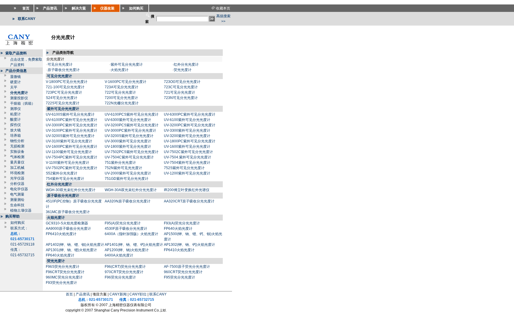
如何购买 (17, 223)
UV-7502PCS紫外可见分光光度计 (132, 152)
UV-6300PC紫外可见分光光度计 (189, 114)
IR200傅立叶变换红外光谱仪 (186, 190)
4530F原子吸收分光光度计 (126, 228)
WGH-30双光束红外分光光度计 (70, 190)
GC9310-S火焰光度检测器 (67, 223)
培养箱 (15, 135)
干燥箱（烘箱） (22, 103)
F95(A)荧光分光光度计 (123, 223)
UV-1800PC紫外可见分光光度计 (189, 141)
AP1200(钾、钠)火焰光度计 (127, 250)
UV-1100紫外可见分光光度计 (69, 152)
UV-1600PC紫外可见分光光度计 (71, 146)
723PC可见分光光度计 (64, 92)
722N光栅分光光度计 (122, 103)
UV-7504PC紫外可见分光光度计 (71, 157)
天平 (13, 87)
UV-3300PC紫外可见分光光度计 (71, 125)
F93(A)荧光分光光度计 (182, 223)
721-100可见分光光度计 (65, 87)
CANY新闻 (118, 294)
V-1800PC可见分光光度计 (66, 82)
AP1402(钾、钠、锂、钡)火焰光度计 (75, 245)
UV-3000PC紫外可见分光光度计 (130, 130)
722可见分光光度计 (120, 92)
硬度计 (15, 82)
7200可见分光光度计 (121, 98)
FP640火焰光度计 (178, 228)
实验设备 (17, 152)
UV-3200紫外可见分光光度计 (187, 136)
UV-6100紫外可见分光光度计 (187, 120)
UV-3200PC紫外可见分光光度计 (189, 125)
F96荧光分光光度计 (120, 277)
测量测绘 (17, 200)
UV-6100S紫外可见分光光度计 (70, 114)
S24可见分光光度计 (61, 98)
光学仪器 (17, 178)
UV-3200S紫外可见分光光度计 (70, 136)
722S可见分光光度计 (62, 103)
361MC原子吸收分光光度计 (68, 212)
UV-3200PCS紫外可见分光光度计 (132, 125)
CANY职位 (138, 294)
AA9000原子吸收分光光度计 (68, 228)
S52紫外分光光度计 (61, 173)
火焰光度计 (119, 70)
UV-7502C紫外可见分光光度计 (188, 152)
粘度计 (15, 114)
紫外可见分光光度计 (127, 64)
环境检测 (17, 173)
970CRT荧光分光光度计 (124, 272)
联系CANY (158, 294)
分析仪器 (17, 184)
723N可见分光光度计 (181, 98)
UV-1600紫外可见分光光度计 (187, 146)
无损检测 (17, 146)
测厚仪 (15, 109)
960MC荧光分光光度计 (64, 277)
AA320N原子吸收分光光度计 (128, 201)
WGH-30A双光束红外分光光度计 (131, 190)
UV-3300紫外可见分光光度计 (187, 130)
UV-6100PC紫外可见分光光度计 (71, 120)
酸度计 (15, 119)
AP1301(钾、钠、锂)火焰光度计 (71, 250)
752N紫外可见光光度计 (123, 168)
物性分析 (17, 141)
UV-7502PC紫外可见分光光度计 (71, 168)
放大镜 (15, 130)
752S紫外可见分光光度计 (184, 168)
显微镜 (15, 77)
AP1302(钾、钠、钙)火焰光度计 (189, 245)
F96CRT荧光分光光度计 (65, 272)
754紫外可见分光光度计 (65, 179)
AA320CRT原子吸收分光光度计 (189, 201)
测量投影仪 (19, 98)
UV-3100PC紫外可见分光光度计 (71, 130)
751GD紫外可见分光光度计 (126, 179)
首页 (69, 294)
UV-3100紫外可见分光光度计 (69, 141)
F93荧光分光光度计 (61, 283)
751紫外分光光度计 (120, 163)
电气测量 (17, 194)
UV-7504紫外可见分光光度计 (187, 163)
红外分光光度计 (186, 64)
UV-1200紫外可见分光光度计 (187, 173)
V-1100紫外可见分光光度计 (67, 163)
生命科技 (17, 205)
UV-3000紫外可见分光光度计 (128, 141)
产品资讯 (83, 294)
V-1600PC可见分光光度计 (125, 82)
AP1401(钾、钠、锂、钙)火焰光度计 (134, 245)
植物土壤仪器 (21, 210)
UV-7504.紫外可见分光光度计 (187, 157)
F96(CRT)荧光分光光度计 (125, 267)
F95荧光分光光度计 (179, 277)
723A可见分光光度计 (121, 87)
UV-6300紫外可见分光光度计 (128, 120)
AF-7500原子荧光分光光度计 (187, 267)
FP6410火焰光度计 (61, 234)
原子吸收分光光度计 (64, 70)
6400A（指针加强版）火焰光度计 (131, 234)
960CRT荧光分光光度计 (183, 272)
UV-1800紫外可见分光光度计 (128, 146)
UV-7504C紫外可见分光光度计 (129, 157)
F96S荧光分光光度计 (62, 267)
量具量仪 (17, 162)
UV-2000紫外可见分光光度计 (128, 173)
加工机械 (17, 168)
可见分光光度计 (60, 64)
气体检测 (17, 157)
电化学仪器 (19, 189)
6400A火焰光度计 (119, 255)
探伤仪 (15, 125)
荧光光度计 (183, 70)
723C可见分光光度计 (181, 87)
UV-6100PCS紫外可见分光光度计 (132, 114)
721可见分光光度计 (179, 92)
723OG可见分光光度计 (182, 82)
